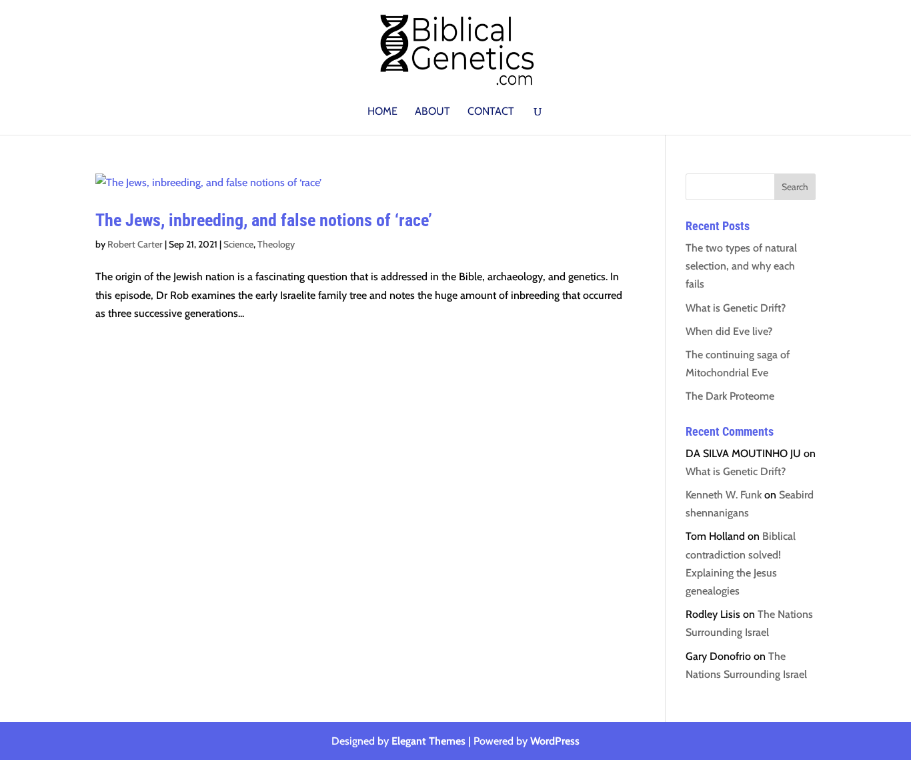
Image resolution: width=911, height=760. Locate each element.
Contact (491, 112)
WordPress (555, 741)
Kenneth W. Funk (724, 494)
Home (382, 112)
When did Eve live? (729, 331)
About (432, 112)
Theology (276, 244)
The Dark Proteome (730, 396)
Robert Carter (135, 244)
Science (238, 244)
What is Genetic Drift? (736, 308)
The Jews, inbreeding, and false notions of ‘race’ (263, 220)
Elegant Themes (428, 741)
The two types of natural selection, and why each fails (741, 266)
